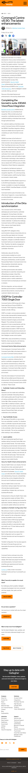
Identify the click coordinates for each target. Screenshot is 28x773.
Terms (19, 762)
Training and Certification (17, 723)
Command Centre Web (7, 357)
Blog (9, 13)
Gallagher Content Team (18, 28)
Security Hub (17, 718)
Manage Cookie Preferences (18, 735)
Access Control (18, 698)
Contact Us (4, 700)
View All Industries (6, 730)
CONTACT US (6, 616)
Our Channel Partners (7, 707)
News (2, 702)
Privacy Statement (11, 762)
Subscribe (14, 687)
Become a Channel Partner (19, 726)
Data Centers (4, 720)
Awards (3, 704)
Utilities (3, 726)
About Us (3, 698)
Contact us (4, 570)
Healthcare (4, 722)
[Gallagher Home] (7, 3)
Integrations (17, 700)
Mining (3, 728)
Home (4, 13)
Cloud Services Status (20, 733)
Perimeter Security (19, 702)
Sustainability (5, 713)
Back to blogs (17, 648)
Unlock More (7, 596)
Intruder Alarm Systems (18, 706)
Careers (3, 709)
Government (4, 724)
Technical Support (19, 720)
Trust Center (17, 731)
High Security (17, 704)
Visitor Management (19, 709)
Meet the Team (5, 706)
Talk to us (6, 648)
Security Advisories (19, 729)
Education (4, 718)
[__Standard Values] (2, 743)
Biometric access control (8, 109)
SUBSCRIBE (6, 638)
